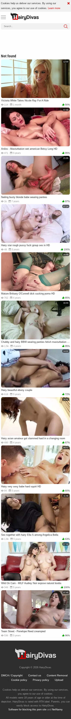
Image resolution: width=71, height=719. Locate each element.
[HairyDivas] (24, 16)
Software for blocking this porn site (27, 709)
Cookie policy (19, 680)
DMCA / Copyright (12, 675)
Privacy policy (41, 680)
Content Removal (57, 675)
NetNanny (57, 709)
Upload (59, 680)
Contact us (34, 675)
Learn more (54, 8)
